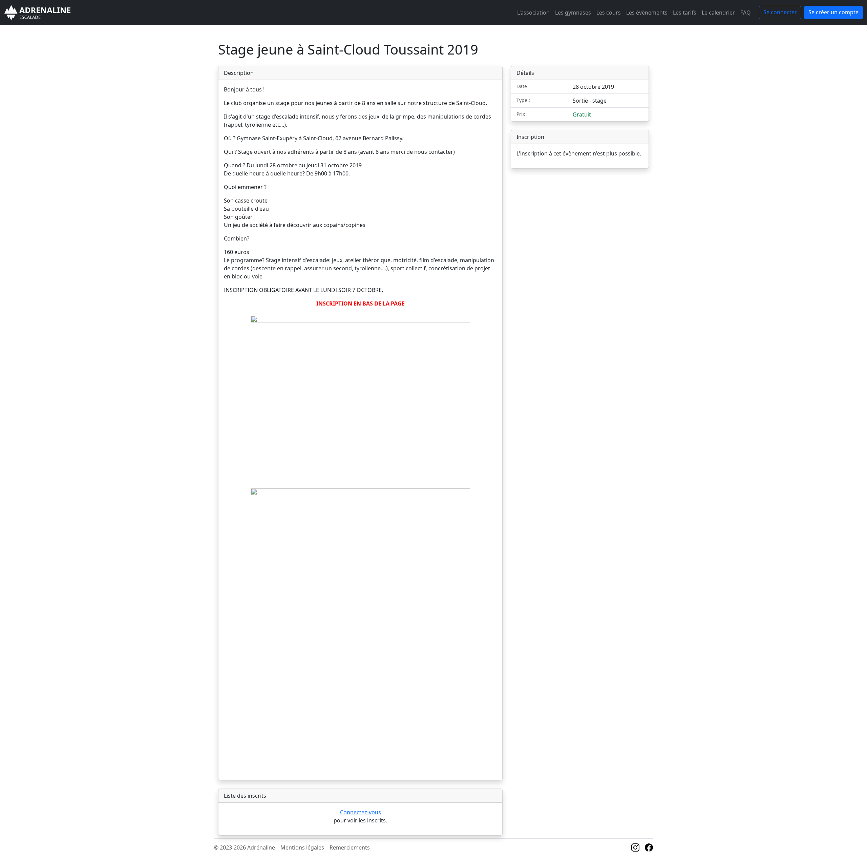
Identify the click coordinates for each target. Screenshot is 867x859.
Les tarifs (684, 12)
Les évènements (647, 12)
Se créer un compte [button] (833, 12)
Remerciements (350, 847)
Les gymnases (573, 12)
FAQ (745, 12)
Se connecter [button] (780, 12)
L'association (533, 12)
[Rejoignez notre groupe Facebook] (649, 848)
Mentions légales (302, 847)
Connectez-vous (360, 812)
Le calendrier (718, 12)
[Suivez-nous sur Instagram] (635, 848)
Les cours (608, 12)
